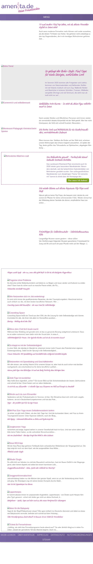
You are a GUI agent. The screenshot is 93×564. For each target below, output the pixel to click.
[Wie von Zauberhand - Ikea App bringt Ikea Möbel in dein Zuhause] (46, 443)
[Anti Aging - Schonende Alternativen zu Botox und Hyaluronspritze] (46, 427)
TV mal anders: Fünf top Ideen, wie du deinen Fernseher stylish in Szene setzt (64, 26)
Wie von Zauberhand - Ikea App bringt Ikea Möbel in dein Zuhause (30, 435)
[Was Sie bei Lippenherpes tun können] (46, 492)
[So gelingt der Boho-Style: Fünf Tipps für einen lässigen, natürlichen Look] (23, 67)
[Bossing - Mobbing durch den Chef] (46, 329)
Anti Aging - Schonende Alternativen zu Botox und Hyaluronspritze (30, 419)
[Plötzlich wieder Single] (46, 459)
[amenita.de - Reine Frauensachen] (27, 7)
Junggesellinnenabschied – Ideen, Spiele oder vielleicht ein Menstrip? (31, 468)
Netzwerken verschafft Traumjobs (18, 289)
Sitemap (46, 539)
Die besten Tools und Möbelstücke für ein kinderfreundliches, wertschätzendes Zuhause (64, 131)
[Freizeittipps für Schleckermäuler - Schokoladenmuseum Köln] (20, 247)
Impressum (42, 534)
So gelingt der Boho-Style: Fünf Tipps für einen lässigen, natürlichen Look (66, 73)
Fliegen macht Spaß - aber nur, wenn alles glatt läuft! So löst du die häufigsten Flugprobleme (39, 272)
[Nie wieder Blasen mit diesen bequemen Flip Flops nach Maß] (20, 205)
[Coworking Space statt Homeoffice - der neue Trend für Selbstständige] (46, 313)
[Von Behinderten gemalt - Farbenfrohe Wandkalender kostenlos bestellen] (25, 156)
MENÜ (46, 17)
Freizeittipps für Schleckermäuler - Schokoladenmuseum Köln (64, 233)
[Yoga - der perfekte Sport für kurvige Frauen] (46, 410)
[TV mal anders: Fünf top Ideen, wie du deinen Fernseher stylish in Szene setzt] (20, 41)
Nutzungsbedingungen (79, 534)
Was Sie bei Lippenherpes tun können (19, 484)
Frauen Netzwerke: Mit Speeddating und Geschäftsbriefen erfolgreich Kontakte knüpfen (37, 354)
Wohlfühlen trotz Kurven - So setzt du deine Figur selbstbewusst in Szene (65, 105)
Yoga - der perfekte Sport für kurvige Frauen (22, 403)
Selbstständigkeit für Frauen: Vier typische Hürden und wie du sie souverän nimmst (35, 337)
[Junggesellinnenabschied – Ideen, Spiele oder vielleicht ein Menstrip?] (46, 475)
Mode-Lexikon (8, 534)
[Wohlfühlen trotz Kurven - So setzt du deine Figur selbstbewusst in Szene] (20, 102)
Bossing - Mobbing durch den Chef (19, 321)
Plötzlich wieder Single (15, 451)
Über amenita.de (26, 534)
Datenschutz (58, 534)
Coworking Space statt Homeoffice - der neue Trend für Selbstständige (31, 305)
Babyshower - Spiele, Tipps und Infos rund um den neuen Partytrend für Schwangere (36, 500)
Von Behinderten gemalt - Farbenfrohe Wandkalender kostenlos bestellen (67, 159)
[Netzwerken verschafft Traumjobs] (46, 296)
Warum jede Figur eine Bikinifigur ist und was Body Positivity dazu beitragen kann (36, 370)
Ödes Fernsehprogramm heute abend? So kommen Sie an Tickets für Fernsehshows (35, 517)
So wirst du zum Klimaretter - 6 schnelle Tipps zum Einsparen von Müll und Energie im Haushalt (40, 386)
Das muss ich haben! (77, 180)
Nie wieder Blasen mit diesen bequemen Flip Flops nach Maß (63, 190)
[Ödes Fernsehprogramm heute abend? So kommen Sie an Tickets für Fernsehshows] (46, 524)
